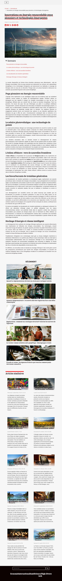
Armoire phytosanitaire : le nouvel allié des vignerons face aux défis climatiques (31, 301)
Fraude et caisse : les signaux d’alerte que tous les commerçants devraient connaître (29, 363)
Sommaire (11, 61)
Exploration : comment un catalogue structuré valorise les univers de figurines (31, 322)
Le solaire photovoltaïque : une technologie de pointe (20, 67)
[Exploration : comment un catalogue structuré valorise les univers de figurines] (31, 312)
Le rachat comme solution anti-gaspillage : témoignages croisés (29, 343)
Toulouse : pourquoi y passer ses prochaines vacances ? (44, 501)
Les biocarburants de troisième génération (17, 74)
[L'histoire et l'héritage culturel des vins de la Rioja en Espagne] (17, 423)
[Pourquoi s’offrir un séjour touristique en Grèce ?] (17, 460)
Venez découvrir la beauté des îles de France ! (43, 538)
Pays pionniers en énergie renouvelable (16, 64)
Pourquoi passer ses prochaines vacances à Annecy (18, 501)
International (13, 8)
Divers (49, 573)
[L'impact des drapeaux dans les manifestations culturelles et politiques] (17, 384)
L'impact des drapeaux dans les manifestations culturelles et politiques (18, 389)
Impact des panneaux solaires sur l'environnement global (44, 427)
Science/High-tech (40, 574)
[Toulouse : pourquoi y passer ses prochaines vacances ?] (44, 497)
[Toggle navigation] (6, 2)
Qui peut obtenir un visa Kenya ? (43, 463)
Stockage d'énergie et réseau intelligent (16, 77)
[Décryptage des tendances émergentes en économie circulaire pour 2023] (44, 384)
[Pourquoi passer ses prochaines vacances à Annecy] (17, 497)
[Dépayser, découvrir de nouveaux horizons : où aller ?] (17, 534)
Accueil (6, 8)
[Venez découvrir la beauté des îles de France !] (44, 534)
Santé (32, 573)
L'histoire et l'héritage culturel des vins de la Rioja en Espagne (18, 427)
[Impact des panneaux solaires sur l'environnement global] (44, 423)
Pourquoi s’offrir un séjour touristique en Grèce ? (17, 464)
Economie (14, 573)
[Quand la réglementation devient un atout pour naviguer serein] (29, 271)
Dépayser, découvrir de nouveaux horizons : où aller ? (18, 538)
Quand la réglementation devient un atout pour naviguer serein (29, 281)
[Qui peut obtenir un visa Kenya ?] (44, 460)
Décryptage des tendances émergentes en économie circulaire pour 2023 (44, 388)
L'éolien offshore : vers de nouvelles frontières (18, 70)
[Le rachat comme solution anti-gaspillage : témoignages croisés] (29, 333)
